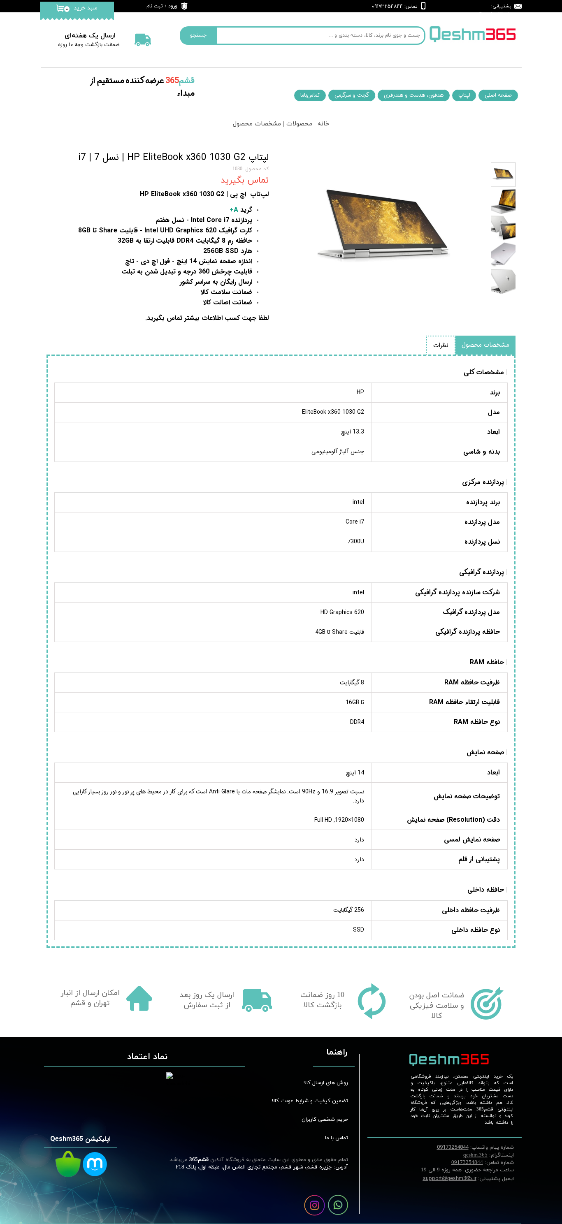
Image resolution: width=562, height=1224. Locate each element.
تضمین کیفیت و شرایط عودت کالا (315, 1101)
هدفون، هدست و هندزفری (414, 95)
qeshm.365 (475, 1155)
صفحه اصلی (498, 95)
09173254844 (467, 1162)
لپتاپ (464, 95)
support (449, 1178)
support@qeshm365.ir (486, 14)
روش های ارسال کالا (326, 1083)
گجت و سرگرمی (351, 95)
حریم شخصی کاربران (325, 1119)
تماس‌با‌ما (310, 95)
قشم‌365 (198, 1160)
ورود (172, 6)
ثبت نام (154, 6)
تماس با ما (336, 1138)
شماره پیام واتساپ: (475, 1147)
